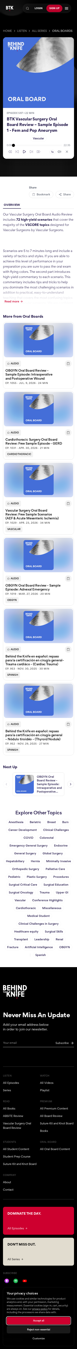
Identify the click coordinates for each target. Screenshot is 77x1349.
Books (44, 1131)
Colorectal (47, 837)
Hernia (35, 861)
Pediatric (14, 877)
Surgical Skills (54, 931)
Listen (22, 31)
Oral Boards (62, 31)
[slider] (37, 145)
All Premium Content (54, 1108)
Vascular (38, 138)
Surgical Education (56, 884)
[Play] (24, 151)
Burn (65, 822)
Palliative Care (55, 869)
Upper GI (62, 892)
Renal (59, 939)
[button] (38, 355)
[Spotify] (15, 1281)
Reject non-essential (38, 1329)
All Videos (46, 1083)
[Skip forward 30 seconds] (38, 151)
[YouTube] (24, 1281)
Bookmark (43, 194)
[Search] (27, 8)
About (7, 1182)
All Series (39, 31)
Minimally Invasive (58, 861)
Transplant (21, 939)
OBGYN (12, 600)
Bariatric (35, 822)
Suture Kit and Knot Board (56, 1123)
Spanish (12, 674)
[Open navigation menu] (66, 8)
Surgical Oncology (21, 892)
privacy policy (40, 1308)
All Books (9, 1108)
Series (7, 1090)
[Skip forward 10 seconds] (31, 151)
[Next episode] (70, 784)
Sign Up (54, 8)
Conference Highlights (47, 900)
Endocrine (61, 845)
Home (7, 31)
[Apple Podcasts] (6, 1281)
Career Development (22, 830)
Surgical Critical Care (23, 884)
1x (52, 152)
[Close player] (67, 151)
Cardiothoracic (19, 454)
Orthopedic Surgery (25, 869)
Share (67, 194)
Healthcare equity (26, 931)
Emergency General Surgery (29, 845)
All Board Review (51, 1116)
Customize (39, 1338)
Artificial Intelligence (39, 947)
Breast (51, 822)
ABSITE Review (13, 1116)
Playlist (44, 1090)
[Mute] (59, 151)
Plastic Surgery (37, 877)
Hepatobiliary (15, 861)
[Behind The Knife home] (9, 8)
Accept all (38, 1320)
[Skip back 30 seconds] (10, 151)
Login (39, 8)
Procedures (61, 877)
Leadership (41, 939)
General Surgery (25, 853)
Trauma (45, 892)
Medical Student (38, 916)
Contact (8, 1189)
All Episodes (11, 1083)
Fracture (13, 947)
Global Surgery (53, 853)
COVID (28, 837)
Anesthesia (16, 822)
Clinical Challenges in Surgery (39, 923)
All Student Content (16, 1149)
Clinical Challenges (56, 830)
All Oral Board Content (55, 1149)
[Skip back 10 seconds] (17, 151)
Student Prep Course (16, 1156)
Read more (11, 301)
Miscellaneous (51, 908)
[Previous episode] (6, 784)
